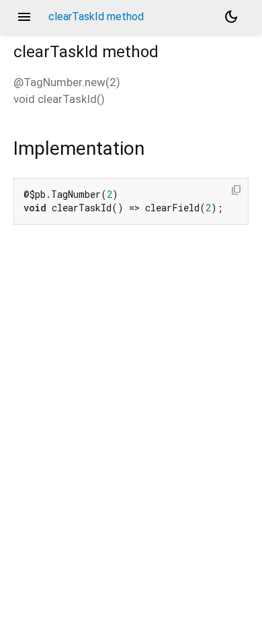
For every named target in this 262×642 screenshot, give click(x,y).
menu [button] (24, 17)
